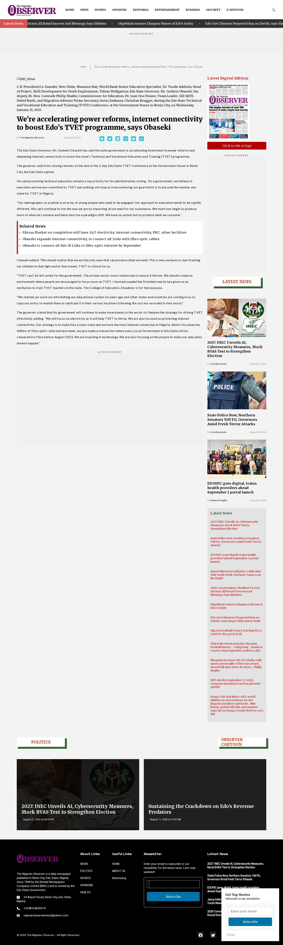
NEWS (84, 10)
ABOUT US (118, 871)
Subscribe (173, 896)
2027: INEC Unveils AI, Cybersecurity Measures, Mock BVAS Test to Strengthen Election (235, 349)
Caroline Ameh (218, 363)
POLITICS (86, 871)
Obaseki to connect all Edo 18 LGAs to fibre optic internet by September (82, 245)
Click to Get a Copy (236, 146)
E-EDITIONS (235, 10)
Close (231, 935)
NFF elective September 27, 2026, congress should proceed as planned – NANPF (236, 683)
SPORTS (100, 10)
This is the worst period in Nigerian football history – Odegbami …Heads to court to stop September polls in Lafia (236, 647)
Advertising (119, 878)
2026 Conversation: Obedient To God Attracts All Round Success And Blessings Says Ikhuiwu (235, 591)
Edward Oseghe (218, 500)
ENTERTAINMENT (167, 10)
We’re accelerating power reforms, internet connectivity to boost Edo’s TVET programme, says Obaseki (148, 66)
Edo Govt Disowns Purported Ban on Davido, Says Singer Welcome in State (219, 23)
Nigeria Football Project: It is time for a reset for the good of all (235, 632)
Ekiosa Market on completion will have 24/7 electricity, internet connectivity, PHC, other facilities (105, 232)
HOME (69, 10)
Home (83, 66)
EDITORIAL (141, 10)
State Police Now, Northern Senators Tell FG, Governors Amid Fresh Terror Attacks (232, 419)
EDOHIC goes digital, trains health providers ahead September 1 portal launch (232, 487)
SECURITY (213, 10)
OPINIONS (119, 10)
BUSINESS (193, 10)
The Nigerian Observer (32, 137)
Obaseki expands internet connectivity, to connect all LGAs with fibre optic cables (91, 239)
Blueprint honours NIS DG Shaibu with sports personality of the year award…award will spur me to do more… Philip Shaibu (236, 665)
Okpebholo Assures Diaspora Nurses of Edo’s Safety (115, 23)
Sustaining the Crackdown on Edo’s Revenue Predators (201, 809)
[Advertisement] (141, 43)
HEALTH (85, 892)
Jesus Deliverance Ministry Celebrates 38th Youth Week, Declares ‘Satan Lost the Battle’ (235, 575)
